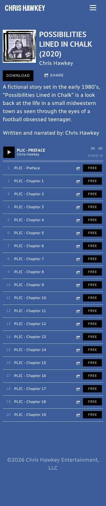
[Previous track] (93, 148)
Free (92, 168)
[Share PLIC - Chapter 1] (78, 181)
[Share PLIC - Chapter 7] (78, 259)
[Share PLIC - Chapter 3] (78, 207)
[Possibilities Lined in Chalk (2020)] (19, 46)
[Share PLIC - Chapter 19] (78, 414)
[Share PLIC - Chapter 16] (78, 375)
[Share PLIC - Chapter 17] (78, 388)
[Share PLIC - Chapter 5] (78, 233)
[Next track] (100, 148)
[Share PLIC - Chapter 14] (78, 349)
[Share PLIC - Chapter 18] (78, 401)
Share (57, 75)
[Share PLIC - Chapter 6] (78, 246)
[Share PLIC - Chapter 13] (78, 336)
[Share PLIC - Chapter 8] (78, 272)
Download (18, 75)
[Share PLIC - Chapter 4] (78, 220)
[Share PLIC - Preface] (78, 168)
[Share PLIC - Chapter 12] (78, 323)
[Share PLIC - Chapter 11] (78, 310)
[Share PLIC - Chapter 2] (78, 194)
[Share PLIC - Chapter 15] (78, 362)
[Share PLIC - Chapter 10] (78, 298)
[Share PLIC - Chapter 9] (78, 285)
